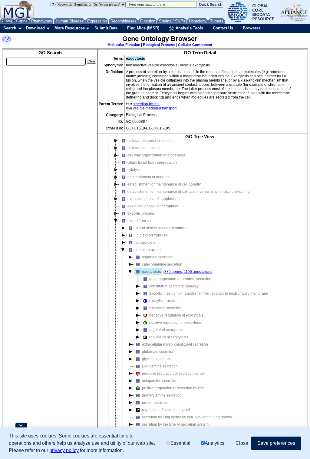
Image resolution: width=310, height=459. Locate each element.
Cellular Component (195, 45)
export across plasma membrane (162, 228)
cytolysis (134, 170)
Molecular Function (123, 45)
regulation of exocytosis (168, 337)
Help (16, 20)
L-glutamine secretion (160, 366)
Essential (180, 443)
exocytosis (151, 272)
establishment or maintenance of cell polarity (164, 184)
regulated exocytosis (166, 330)
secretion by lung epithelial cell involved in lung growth (187, 417)
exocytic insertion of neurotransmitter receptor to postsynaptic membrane (208, 293)
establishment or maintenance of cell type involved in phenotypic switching (188, 191)
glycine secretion (156, 359)
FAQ (25, 20)
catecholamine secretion (162, 264)
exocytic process (141, 213)
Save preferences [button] (276, 443)
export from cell (140, 221)
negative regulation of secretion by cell (173, 373)
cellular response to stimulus (150, 141)
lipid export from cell (151, 235)
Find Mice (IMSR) (143, 28)
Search (9, 28)
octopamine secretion (159, 381)
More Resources (69, 28)
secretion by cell (146, 104)
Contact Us (223, 28)
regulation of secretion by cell (166, 410)
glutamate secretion (158, 352)
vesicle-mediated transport (154, 108)
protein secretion (156, 402)
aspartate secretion (157, 257)
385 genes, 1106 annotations (188, 272)
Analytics (214, 443)
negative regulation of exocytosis (176, 315)
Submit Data (105, 28)
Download (35, 28)
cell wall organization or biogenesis (156, 155)
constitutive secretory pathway (174, 286)
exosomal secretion (165, 308)
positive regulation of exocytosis (175, 322)
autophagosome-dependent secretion (180, 279)
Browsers (251, 28)
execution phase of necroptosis (153, 206)
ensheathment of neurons (148, 177)
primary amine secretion (162, 395)
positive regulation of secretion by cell (173, 388)
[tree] (199, 290)
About (6, 20)
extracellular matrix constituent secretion (175, 344)
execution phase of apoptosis (151, 199)
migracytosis (145, 242)
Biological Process (159, 45)
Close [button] (242, 443)
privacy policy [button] (64, 450)
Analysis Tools (188, 28)
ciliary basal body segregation (152, 162)
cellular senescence (143, 148)
